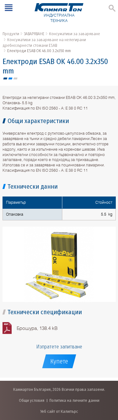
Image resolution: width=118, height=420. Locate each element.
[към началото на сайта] (107, 382)
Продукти (11, 33)
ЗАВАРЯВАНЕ (34, 33)
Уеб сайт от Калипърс (59, 411)
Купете (59, 361)
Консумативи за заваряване (74, 33)
